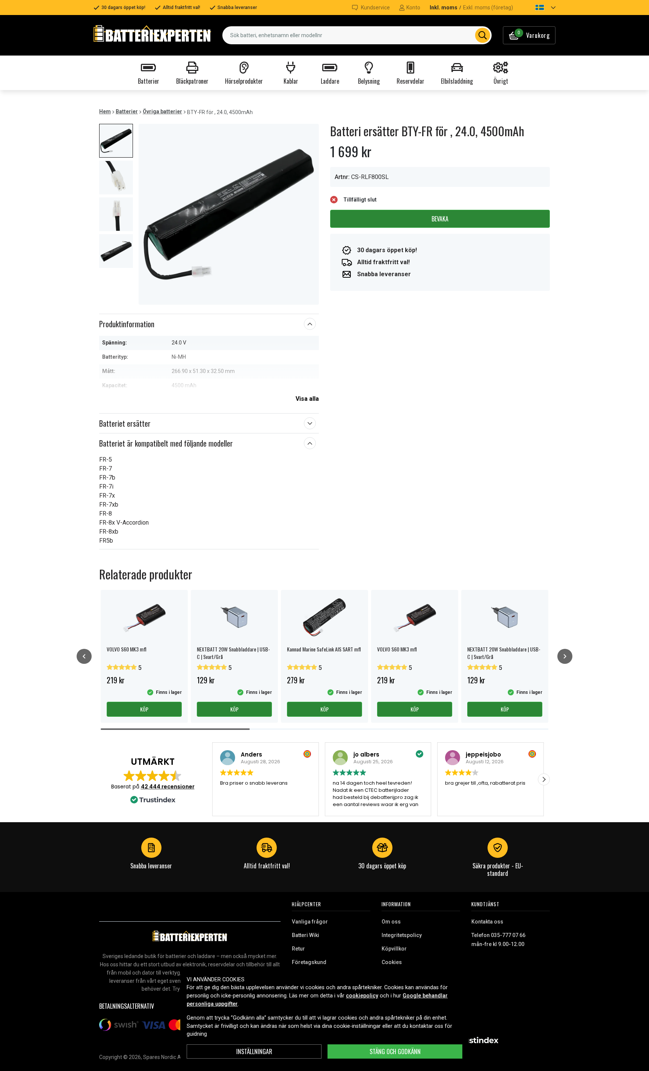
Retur (298, 949)
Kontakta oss (487, 922)
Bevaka (440, 218)
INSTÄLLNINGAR (254, 1051)
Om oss (391, 922)
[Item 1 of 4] (228, 214)
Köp (144, 709)
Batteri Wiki (305, 935)
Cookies (392, 962)
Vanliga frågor (310, 922)
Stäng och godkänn (395, 1051)
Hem (105, 111)
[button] (538, 7)
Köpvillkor (394, 949)
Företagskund (309, 962)
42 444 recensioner (168, 786)
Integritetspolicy (402, 935)
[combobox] (357, 35)
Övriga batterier (162, 111)
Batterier (127, 111)
